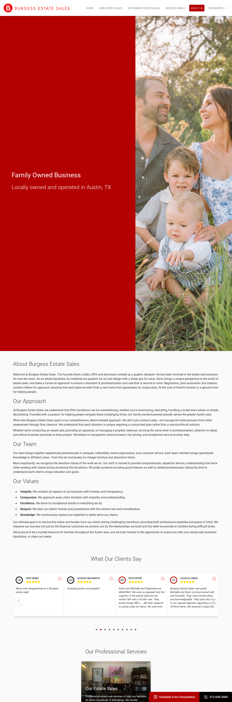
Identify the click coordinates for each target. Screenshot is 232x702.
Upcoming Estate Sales (144, 8)
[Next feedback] (213, 600)
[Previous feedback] (18, 600)
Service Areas (175, 8)
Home (89, 8)
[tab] (96, 629)
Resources (216, 8)
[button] (39, 595)
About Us (197, 8)
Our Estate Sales (111, 8)
